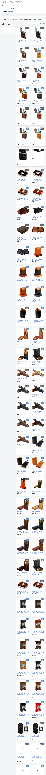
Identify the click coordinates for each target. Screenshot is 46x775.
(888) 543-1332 (5, 2)
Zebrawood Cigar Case (21, 341)
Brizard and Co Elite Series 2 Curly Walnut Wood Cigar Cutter (23, 694)
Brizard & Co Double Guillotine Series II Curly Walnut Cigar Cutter (37, 757)
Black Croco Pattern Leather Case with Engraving (21, 362)
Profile (3, 32)
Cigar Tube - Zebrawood (37, 378)
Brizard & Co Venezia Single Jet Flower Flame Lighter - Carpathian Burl (37, 142)
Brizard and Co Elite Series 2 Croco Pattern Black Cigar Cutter (23, 632)
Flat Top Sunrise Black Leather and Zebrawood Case (22, 471)
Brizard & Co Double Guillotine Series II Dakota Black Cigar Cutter (37, 736)
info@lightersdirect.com (15, 2)
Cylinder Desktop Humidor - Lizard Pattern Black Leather (23, 321)
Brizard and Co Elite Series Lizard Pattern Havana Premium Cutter (37, 199)
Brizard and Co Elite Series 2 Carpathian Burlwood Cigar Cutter (38, 694)
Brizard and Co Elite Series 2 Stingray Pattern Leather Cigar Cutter (38, 673)
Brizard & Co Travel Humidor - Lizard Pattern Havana (22, 300)
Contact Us (20, 1)
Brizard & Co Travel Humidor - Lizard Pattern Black (37, 300)
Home (2, 14)
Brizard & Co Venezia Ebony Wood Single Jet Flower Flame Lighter (22, 142)
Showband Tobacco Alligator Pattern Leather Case (22, 532)
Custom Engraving (4, 1)
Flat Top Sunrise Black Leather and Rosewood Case (37, 450)
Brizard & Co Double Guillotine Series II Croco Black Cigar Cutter (22, 736)
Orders (3, 30)
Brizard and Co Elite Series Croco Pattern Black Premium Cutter (22, 180)
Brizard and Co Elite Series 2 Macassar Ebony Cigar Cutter (23, 715)
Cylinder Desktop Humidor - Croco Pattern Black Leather (37, 321)
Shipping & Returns (13, 1)
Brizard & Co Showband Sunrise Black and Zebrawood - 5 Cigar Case (37, 573)
